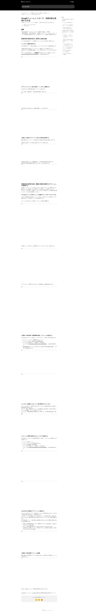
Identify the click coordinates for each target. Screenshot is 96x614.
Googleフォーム (46, 13)
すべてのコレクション (25, 13)
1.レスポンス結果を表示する (68, 22)
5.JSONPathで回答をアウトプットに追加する (67, 51)
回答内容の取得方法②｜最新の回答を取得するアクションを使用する (68, 32)
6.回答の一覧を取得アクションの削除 (68, 54)
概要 (63, 17)
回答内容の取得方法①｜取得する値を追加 (68, 20)
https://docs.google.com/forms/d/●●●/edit (30, 54)
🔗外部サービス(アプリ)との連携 (36, 13)
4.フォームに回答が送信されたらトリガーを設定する (68, 47)
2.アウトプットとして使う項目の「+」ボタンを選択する (68, 25)
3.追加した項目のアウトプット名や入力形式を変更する (68, 28)
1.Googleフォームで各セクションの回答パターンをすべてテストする (68, 36)
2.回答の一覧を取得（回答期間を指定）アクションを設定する (68, 40)
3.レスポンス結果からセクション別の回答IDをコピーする (68, 44)
